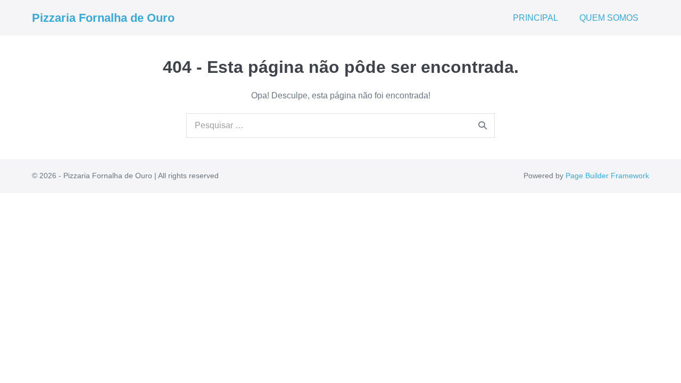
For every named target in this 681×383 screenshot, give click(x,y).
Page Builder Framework (607, 175)
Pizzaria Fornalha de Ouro (103, 17)
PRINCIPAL (535, 17)
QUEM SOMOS (608, 17)
